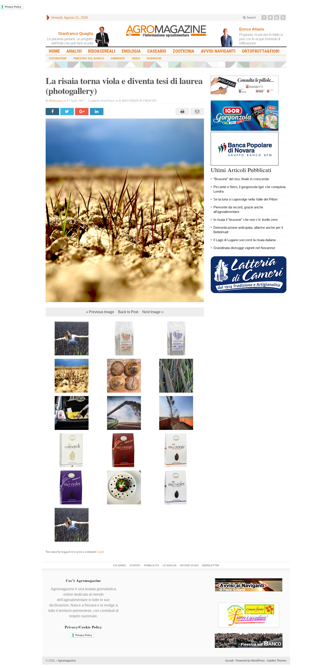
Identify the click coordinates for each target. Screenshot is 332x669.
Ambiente (118, 58)
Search (251, 17)
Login (100, 552)
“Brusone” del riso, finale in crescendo (241, 179)
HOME (54, 51)
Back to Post (128, 312)
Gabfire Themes (277, 660)
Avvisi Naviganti (218, 51)
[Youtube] (277, 17)
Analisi (74, 51)
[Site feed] (283, 17)
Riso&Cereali (101, 51)
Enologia (131, 51)
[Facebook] (264, 17)
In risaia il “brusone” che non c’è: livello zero (245, 219)
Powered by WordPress (250, 660)
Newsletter (210, 565)
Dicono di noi (189, 565)
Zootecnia (183, 51)
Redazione (55, 100)
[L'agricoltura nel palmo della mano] (166, 32)
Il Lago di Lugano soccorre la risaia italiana (244, 240)
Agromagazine (66, 660)
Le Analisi (169, 565)
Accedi (229, 660)
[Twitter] (271, 17)
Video (136, 58)
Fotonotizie (58, 58)
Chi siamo (119, 565)
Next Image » (153, 312)
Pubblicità (151, 565)
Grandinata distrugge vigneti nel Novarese (244, 248)
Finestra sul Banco (88, 58)
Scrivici (135, 565)
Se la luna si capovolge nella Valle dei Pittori (245, 199)
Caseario (156, 51)
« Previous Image (100, 312)
